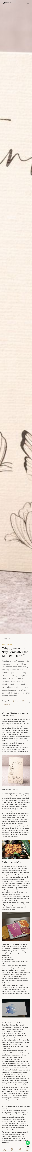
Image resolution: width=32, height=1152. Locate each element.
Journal (7, 638)
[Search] (24, 3)
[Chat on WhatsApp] (28, 1143)
